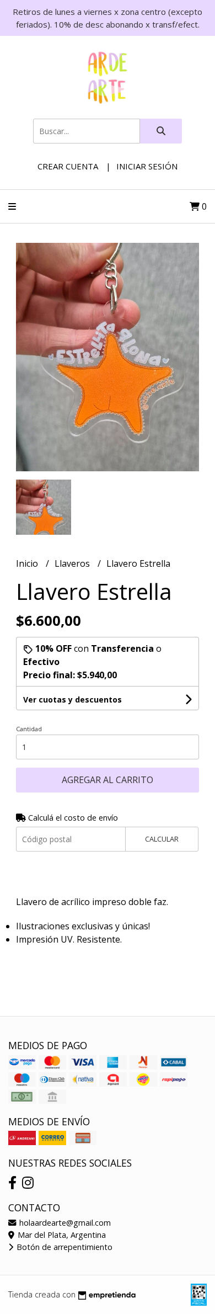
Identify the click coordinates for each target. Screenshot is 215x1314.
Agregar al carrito (107, 780)
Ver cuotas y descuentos (72, 699)
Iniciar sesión (147, 166)
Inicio (28, 563)
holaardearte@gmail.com (64, 1222)
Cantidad (29, 729)
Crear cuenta (67, 166)
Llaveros (73, 563)
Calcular (162, 839)
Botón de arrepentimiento (63, 1247)
